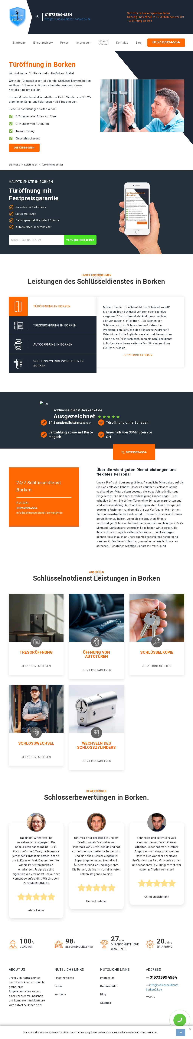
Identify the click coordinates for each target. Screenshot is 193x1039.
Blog (139, 42)
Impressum (83, 42)
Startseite (19, 42)
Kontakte (122, 42)
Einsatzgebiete (43, 42)
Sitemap (105, 1002)
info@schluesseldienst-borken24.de (67, 19)
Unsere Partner (104, 42)
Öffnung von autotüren (96, 654)
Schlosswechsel (36, 743)
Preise (64, 42)
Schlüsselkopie (156, 652)
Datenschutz (108, 986)
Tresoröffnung (36, 652)
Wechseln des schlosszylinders (96, 745)
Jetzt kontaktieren (137, 355)
